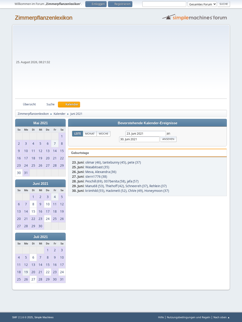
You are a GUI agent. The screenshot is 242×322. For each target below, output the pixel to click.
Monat (90, 133)
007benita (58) (114, 181)
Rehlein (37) (158, 186)
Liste (77, 133)
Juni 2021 (40, 184)
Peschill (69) (93, 181)
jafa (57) (132, 181)
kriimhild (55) (94, 191)
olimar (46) (93, 162)
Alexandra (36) (105, 172)
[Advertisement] (139, 63)
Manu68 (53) (94, 186)
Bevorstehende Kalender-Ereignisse (147, 123)
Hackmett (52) (116, 191)
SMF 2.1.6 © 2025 (22, 317)
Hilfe (161, 317)
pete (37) (134, 162)
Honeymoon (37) (156, 191)
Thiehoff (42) (114, 186)
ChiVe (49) (135, 191)
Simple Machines (44, 317)
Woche (103, 133)
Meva (89, 172)
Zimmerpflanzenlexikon (43, 17)
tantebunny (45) (114, 162)
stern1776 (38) (96, 176)
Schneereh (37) (136, 186)
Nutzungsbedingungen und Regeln (188, 317)
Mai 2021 (40, 123)
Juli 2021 (40, 237)
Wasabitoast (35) (97, 167)
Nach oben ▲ (221, 317)
